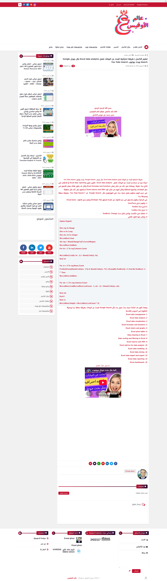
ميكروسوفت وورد (91, 47)
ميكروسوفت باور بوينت (74, 47)
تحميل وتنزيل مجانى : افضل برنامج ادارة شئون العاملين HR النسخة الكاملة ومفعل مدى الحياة (31, 191)
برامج (50, 47)
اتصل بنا (111, 4)
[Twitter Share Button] (111, 463)
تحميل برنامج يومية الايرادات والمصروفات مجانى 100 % (31, 127)
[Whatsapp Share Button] (99, 463)
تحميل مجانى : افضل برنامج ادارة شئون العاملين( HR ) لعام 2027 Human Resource (30, 66)
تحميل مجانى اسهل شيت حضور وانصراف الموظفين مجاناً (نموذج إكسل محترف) (30, 96)
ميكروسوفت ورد (44, 311)
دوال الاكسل (125, 47)
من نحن (118, 4)
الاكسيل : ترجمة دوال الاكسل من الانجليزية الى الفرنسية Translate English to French (30, 158)
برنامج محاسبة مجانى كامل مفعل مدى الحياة (32, 142)
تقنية (47, 291)
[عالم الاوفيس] (132, 23)
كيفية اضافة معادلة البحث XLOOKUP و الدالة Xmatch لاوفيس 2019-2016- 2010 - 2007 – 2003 (31, 174)
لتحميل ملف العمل (103, 365)
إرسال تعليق (63, 493)
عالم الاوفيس (72, 578)
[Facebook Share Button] (115, 463)
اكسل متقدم (137, 47)
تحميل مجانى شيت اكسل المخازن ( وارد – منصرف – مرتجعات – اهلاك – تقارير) (32, 81)
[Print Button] (90, 463)
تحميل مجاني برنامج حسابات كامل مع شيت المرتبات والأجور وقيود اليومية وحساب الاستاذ (31, 206)
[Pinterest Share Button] (107, 463)
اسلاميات (46, 266)
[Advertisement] (59, 25)
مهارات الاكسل (105, 47)
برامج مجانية (59, 47)
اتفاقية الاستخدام (129, 4)
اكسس (116, 47)
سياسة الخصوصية (142, 4)
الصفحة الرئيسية (139, 55)
